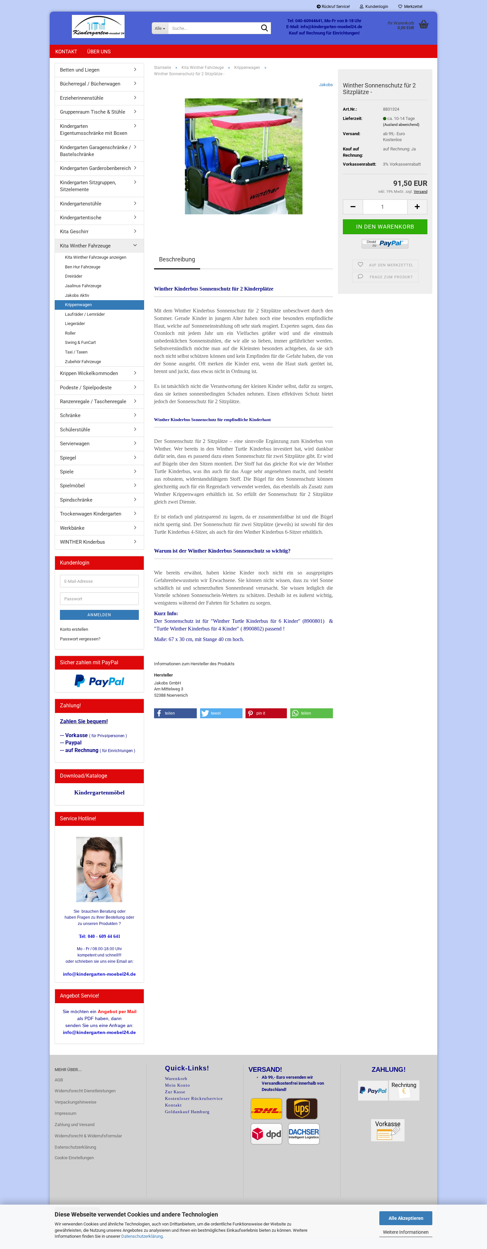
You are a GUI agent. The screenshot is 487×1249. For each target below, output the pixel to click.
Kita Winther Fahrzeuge (85, 246)
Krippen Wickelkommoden (89, 373)
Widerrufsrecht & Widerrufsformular (88, 1135)
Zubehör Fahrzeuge (83, 361)
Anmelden (99, 615)
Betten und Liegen (79, 70)
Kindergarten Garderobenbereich (95, 168)
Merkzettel (412, 6)
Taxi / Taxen (76, 352)
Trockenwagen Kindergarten (90, 514)
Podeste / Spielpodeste (86, 388)
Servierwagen (74, 444)
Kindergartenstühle (80, 204)
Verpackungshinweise (75, 1102)
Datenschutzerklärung (142, 1236)
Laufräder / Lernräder (85, 314)
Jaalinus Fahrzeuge (83, 285)
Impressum (65, 1113)
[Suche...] (264, 28)
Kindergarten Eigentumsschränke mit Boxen (93, 129)
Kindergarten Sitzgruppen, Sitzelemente (88, 186)
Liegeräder (75, 323)
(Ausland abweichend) (401, 125)
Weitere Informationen (406, 1232)
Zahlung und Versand (74, 1124)
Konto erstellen (74, 629)
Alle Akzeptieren (406, 1218)
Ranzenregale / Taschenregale (93, 402)
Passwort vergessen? (80, 638)
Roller (70, 333)
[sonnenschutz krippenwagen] (243, 156)
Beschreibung (177, 259)
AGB (59, 1079)
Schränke (70, 415)
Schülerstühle (75, 430)
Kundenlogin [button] (375, 6)
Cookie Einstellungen (74, 1157)
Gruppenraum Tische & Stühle (92, 112)
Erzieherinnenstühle (81, 98)
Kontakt (66, 52)
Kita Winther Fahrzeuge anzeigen (95, 257)
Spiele (67, 472)
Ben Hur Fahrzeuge (82, 266)
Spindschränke (76, 500)
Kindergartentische (80, 218)
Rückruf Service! (335, 6)
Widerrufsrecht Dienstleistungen (85, 1090)
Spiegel (68, 458)
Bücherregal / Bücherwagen (90, 84)
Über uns (99, 52)
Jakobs (326, 84)
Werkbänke (72, 528)
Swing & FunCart (80, 342)
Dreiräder (73, 276)
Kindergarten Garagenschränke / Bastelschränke (95, 150)
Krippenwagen (78, 304)
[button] (353, 206)
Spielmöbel (72, 486)
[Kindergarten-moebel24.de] (98, 26)
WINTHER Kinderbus (82, 542)
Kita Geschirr (74, 232)
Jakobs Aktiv (77, 295)
